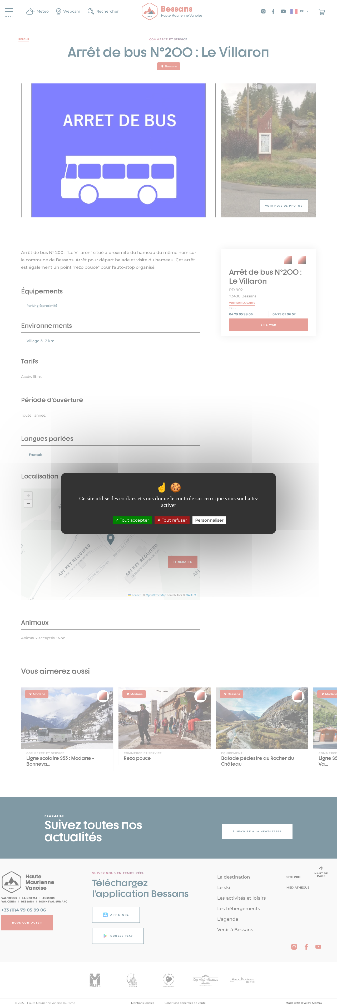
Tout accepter (134, 520)
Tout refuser (174, 520)
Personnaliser (209, 520)
